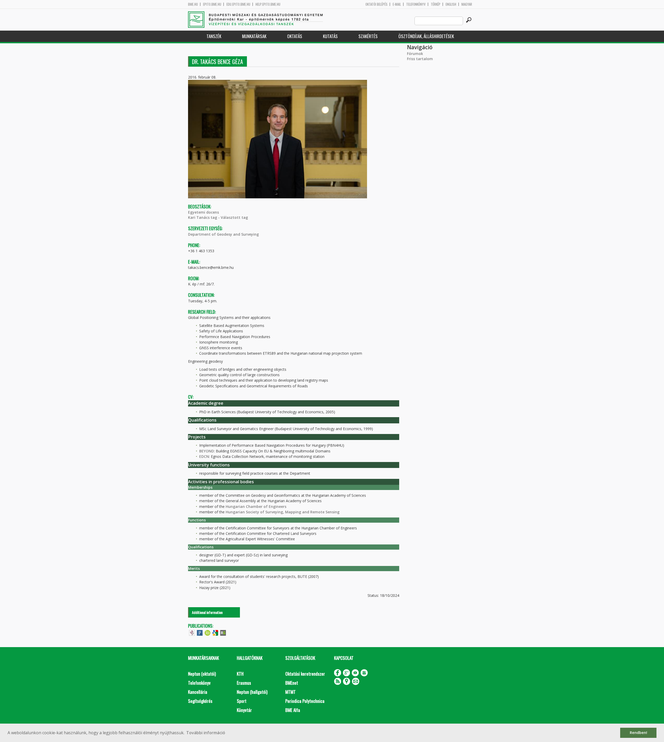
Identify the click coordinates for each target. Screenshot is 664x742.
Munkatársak (254, 36)
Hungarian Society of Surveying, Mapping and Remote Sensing (283, 511)
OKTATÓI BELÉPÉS (376, 4)
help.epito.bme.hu (267, 4)
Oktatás (294, 36)
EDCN (204, 456)
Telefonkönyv (416, 4)
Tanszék (213, 36)
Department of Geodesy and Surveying (223, 234)
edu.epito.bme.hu (238, 4)
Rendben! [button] (638, 732)
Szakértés (368, 36)
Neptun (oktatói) (202, 673)
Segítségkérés (200, 701)
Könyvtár (244, 710)
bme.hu (193, 4)
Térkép (435, 4)
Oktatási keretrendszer (305, 673)
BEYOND (206, 451)
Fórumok (415, 53)
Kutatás (330, 36)
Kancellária (197, 692)
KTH (240, 673)
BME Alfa (292, 710)
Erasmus (244, 683)
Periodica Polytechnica (304, 701)
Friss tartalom (420, 58)
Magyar (466, 4)
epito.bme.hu (212, 4)
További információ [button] (205, 733)
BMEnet (291, 683)
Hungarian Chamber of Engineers (256, 506)
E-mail (397, 4)
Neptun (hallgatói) (252, 692)
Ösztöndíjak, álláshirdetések (426, 36)
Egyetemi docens (203, 212)
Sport (241, 701)
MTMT (290, 692)
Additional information (207, 612)
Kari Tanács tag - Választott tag (218, 217)
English (451, 4)
